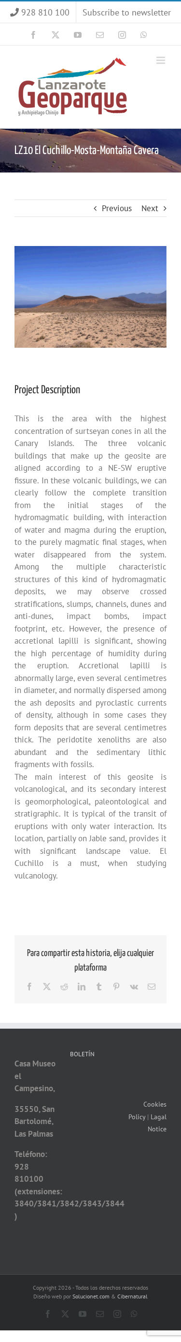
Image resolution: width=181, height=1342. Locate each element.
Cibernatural (132, 1296)
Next (149, 208)
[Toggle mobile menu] (161, 60)
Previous (117, 208)
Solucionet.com (91, 1296)
